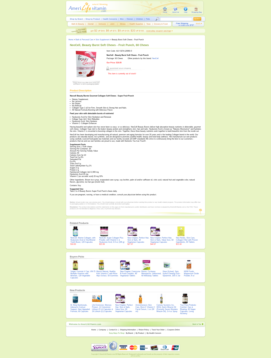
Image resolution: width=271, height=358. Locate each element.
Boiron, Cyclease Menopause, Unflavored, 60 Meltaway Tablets (151, 273)
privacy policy (135, 356)
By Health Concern (154, 333)
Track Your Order (158, 330)
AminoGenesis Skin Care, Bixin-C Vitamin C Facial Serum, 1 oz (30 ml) (145, 308)
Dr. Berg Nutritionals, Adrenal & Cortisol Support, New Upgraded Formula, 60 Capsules (80, 308)
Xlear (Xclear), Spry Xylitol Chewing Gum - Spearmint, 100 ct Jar (172, 273)
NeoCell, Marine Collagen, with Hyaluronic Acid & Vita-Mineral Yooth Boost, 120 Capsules (82, 240)
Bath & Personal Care (84, 40)
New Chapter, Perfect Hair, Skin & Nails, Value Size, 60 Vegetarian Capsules (161, 240)
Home (70, 40)
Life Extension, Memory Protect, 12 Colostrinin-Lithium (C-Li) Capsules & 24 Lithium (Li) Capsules (102, 308)
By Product (140, 333)
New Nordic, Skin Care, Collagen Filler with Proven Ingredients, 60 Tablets (187, 240)
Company (102, 330)
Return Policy (144, 330)
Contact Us (113, 330)
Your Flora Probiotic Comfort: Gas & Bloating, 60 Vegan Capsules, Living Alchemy (188, 309)
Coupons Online (173, 330)
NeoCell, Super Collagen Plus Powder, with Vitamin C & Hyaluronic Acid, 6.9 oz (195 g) (111, 240)
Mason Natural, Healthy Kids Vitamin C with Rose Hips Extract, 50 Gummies (107, 273)
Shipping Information (128, 330)
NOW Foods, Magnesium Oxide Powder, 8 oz (191, 273)
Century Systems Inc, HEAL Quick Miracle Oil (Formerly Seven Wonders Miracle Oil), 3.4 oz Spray (167, 308)
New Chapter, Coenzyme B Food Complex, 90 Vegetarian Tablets (130, 273)
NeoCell (155, 58)
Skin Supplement (103, 40)
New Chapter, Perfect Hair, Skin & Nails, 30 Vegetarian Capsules (138, 240)
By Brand (129, 333)
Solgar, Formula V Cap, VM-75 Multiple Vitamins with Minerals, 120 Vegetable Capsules (82, 274)
